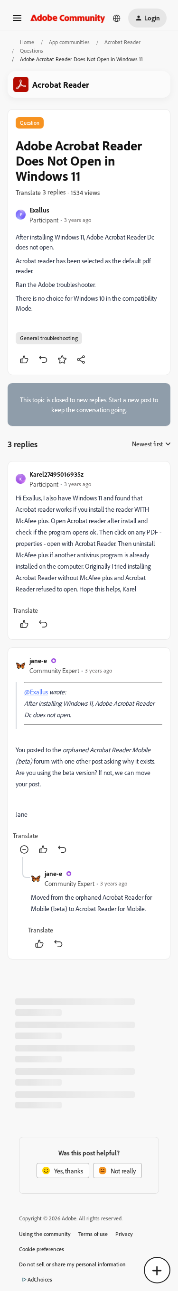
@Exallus (36, 692)
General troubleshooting (49, 337)
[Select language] (116, 18)
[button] (17, 21)
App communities (69, 42)
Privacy (124, 1233)
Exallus (39, 210)
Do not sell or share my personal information (72, 1264)
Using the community (45, 1233)
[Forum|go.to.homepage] (67, 17)
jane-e (38, 660)
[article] (89, 550)
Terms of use (93, 1233)
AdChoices (40, 1279)
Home (27, 42)
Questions (31, 50)
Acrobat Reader (122, 42)
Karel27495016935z (56, 474)
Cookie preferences (41, 1249)
